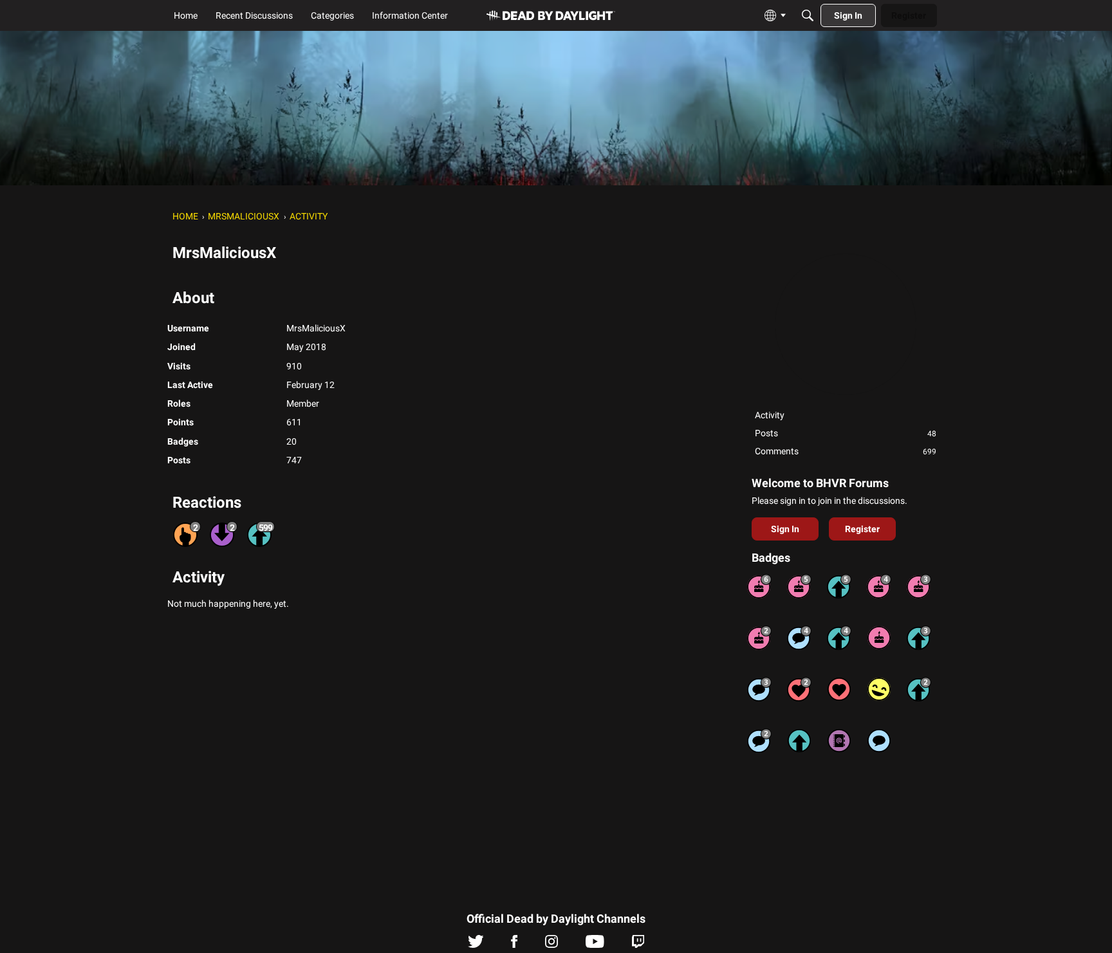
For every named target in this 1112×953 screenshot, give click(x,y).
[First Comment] (879, 740)
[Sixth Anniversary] (759, 586)
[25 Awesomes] (799, 689)
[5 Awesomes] (839, 689)
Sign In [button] (785, 529)
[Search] (807, 15)
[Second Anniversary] (759, 637)
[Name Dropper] (839, 740)
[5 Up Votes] (799, 740)
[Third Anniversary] (919, 586)
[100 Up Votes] (919, 637)
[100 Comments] (759, 689)
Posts (845, 433)
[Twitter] (476, 944)
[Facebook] (514, 944)
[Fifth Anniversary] (799, 586)
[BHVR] (550, 15)
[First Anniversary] (879, 637)
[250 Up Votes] (839, 637)
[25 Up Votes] (919, 689)
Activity (769, 415)
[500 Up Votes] (839, 586)
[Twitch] (638, 944)
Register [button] (862, 529)
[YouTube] (595, 944)
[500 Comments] (799, 637)
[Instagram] (551, 944)
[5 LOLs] (879, 689)
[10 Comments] (759, 740)
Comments (845, 451)
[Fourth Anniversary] (879, 586)
